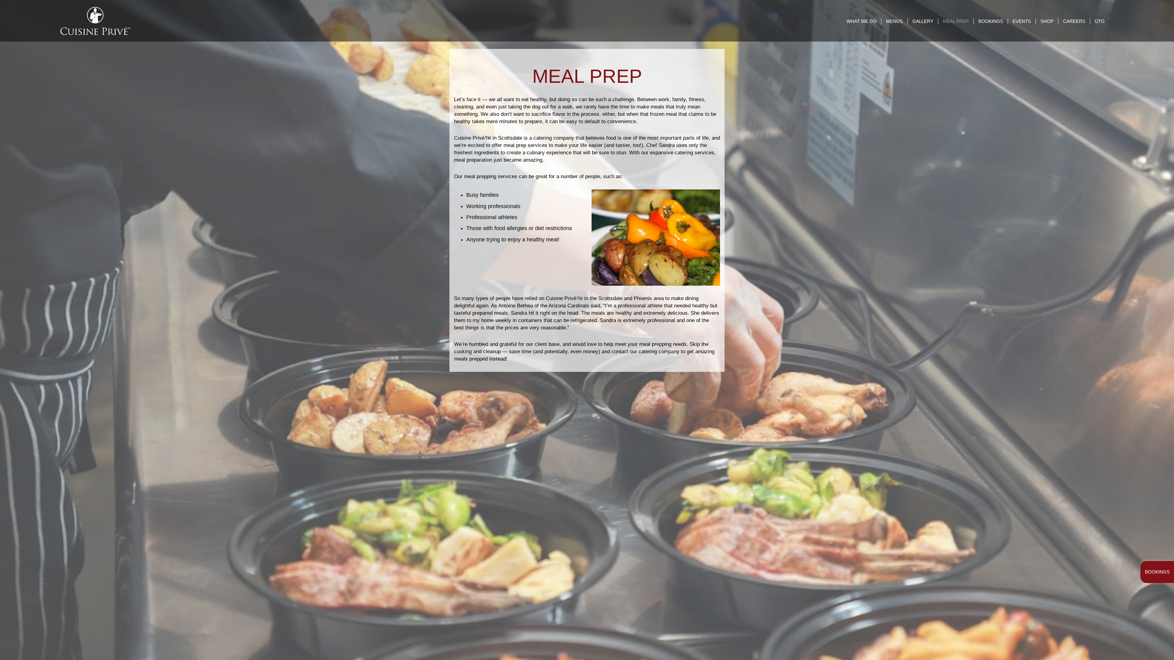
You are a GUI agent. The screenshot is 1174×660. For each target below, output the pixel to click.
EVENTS (1022, 21)
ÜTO (1100, 21)
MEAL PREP (956, 21)
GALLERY (922, 21)
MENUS (894, 21)
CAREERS (1074, 21)
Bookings (1157, 571)
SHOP (1047, 21)
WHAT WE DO (862, 21)
